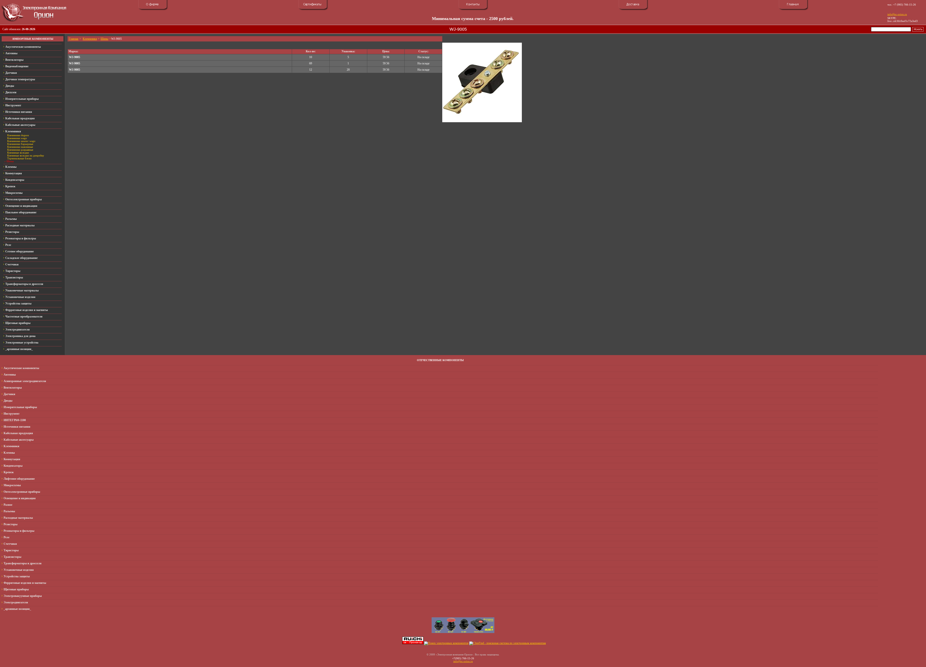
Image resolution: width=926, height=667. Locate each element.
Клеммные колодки (18, 152)
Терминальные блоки (19, 158)
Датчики (11, 72)
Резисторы (12, 232)
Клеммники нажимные (20, 146)
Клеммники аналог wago (21, 141)
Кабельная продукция (20, 118)
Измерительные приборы (22, 99)
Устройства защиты (18, 303)
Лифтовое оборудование (19, 478)
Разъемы (11, 219)
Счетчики (12, 264)
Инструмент (13, 105)
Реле (8, 245)
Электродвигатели (17, 329)
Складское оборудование (21, 258)
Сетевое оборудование (19, 251)
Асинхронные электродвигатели (25, 381)
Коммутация (13, 173)
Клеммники (13, 131)
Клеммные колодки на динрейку (25, 155)
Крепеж (10, 186)
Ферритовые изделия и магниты (26, 310)
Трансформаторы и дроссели (24, 284)
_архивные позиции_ (19, 349)
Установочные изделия (20, 297)
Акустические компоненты (23, 46)
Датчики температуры (20, 79)
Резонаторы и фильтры (20, 238)
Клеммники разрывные (20, 149)
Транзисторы (14, 277)
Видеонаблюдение (16, 66)
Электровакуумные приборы (23, 596)
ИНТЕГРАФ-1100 (15, 420)
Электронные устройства (21, 342)
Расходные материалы (19, 225)
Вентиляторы (14, 59)
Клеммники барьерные (20, 143)
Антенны (11, 53)
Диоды (9, 86)
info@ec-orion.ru (897, 14)
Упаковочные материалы (22, 290)
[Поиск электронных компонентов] (446, 643)
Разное (8, 504)
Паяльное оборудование (20, 212)
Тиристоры (12, 271)
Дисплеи (10, 92)
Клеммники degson (18, 135)
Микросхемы (13, 193)
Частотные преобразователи (23, 316)
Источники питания (18, 112)
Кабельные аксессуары (20, 125)
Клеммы (10, 166)
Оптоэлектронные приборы (23, 199)
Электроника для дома (20, 336)
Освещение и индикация (21, 206)
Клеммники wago (17, 138)
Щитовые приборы (17, 323)
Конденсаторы (14, 180)
